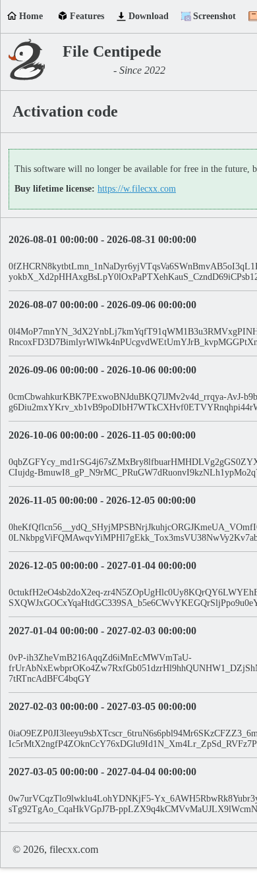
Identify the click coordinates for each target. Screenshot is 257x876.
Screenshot (214, 16)
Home (31, 16)
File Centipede (112, 51)
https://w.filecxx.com (137, 189)
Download (148, 16)
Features (87, 16)
